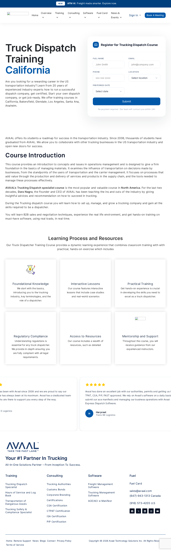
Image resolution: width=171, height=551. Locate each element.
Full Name (98, 58)
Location (134, 72)
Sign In (133, 15)
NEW (60, 3)
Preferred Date (101, 85)
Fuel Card (102, 13)
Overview (46, 13)
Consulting (74, 13)
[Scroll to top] (164, 529)
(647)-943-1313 (140, 495)
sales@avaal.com (141, 491)
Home (35, 15)
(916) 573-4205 (140, 503)
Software (88, 13)
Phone (96, 72)
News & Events (115, 15)
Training (59, 13)
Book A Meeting (155, 15)
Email (132, 58)
